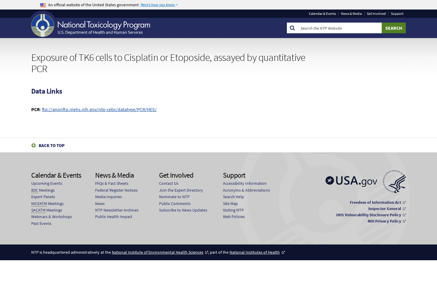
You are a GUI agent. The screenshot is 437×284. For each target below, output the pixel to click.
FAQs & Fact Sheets (111, 183)
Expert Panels (43, 196)
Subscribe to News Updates (183, 210)
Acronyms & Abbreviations (246, 190)
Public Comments (175, 203)
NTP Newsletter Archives (117, 210)
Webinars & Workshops (51, 216)
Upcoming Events (46, 183)
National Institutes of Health (254, 252)
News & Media (351, 13)
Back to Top (52, 145)
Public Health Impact (113, 216)
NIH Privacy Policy (384, 221)
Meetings (43, 190)
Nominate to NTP (174, 196)
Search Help (233, 196)
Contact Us (168, 183)
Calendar (322, 13)
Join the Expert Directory (181, 190)
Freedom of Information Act (375, 202)
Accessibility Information (245, 183)
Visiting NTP (233, 210)
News (100, 203)
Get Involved (376, 13)
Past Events (41, 223)
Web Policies (234, 216)
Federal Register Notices (116, 190)
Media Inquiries (108, 196)
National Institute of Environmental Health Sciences (157, 252)
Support (397, 13)
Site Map (230, 203)
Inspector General (384, 208)
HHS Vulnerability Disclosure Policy (368, 214)
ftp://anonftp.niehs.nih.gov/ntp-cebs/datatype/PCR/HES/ (99, 109)
